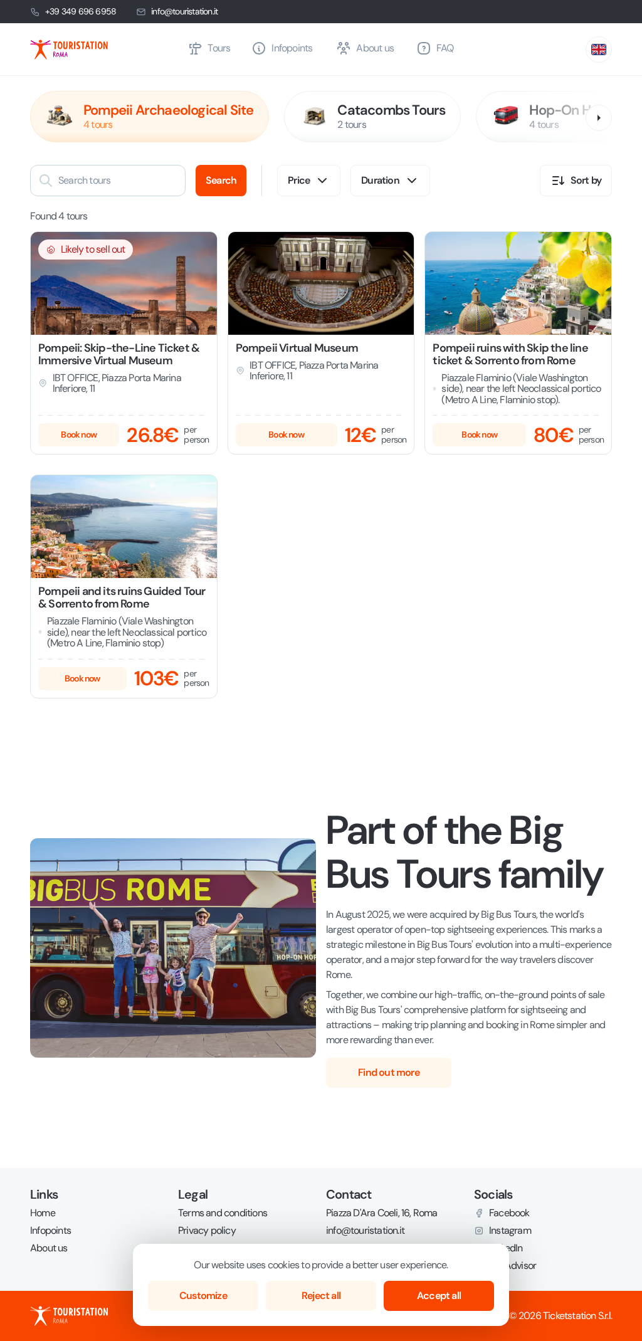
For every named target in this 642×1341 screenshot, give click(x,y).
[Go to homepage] (103, 49)
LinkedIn (506, 1248)
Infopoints (50, 1231)
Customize (203, 1295)
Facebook (509, 1213)
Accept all (439, 1295)
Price (299, 180)
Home (42, 1213)
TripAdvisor (512, 1266)
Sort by (586, 180)
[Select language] (599, 49)
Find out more (388, 1072)
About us (49, 1248)
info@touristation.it (184, 11)
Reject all (321, 1295)
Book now (79, 434)
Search (221, 180)
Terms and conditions (222, 1213)
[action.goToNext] (599, 118)
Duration (380, 180)
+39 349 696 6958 (80, 11)
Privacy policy (207, 1231)
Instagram (510, 1231)
